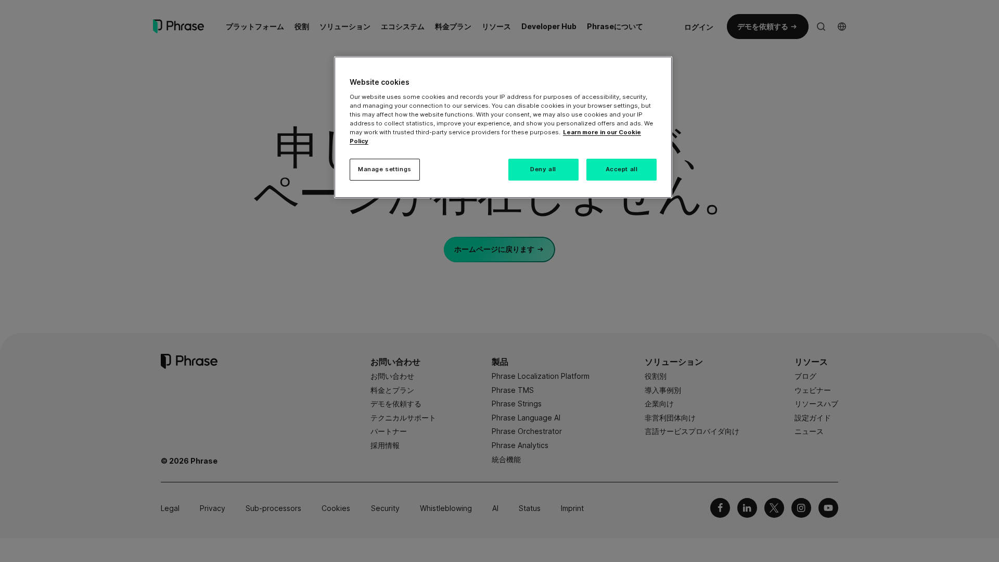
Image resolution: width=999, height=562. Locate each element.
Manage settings (385, 169)
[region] (503, 127)
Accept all (622, 169)
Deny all (543, 169)
